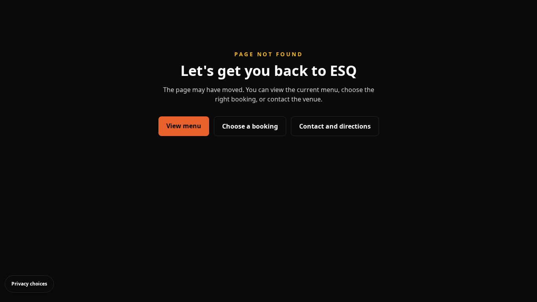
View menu (183, 126)
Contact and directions (335, 126)
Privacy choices (29, 283)
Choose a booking (250, 126)
